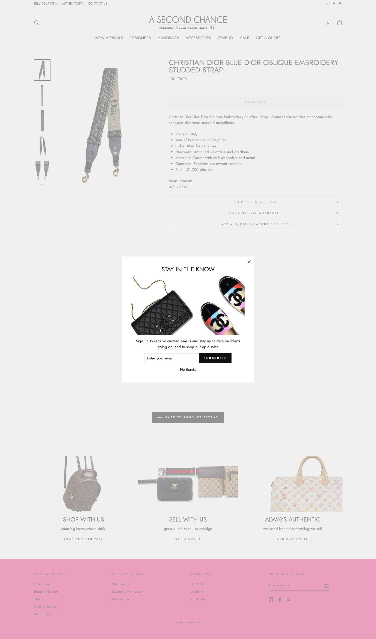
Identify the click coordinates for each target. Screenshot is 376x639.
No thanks (188, 369)
